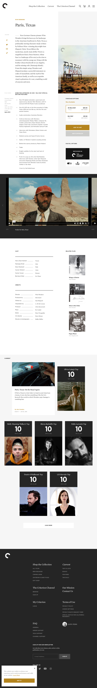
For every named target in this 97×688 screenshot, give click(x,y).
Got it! (19, 680)
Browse (35, 591)
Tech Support (37, 633)
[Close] (35, 668)
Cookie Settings (68, 609)
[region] (19, 676)
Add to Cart (77, 127)
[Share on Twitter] (7, 45)
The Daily (65, 577)
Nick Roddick (20, 409)
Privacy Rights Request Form (72, 612)
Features (65, 574)
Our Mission (68, 587)
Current (51, 6)
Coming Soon (37, 574)
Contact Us (67, 591)
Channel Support (39, 636)
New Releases (38, 571)
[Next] (94, 205)
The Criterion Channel (66, 6)
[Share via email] (7, 49)
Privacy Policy (67, 606)
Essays (17, 411)
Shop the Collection (37, 6)
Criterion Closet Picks (41, 577)
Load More (48, 525)
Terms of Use (68, 602)
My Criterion (39, 602)
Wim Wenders (20, 19)
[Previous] (3, 205)
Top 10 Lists (66, 568)
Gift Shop (36, 580)
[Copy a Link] (7, 53)
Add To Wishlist (77, 133)
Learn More (16, 675)
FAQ (35, 623)
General (36, 627)
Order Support (38, 630)
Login (35, 606)
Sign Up (35, 595)
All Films (36, 568)
